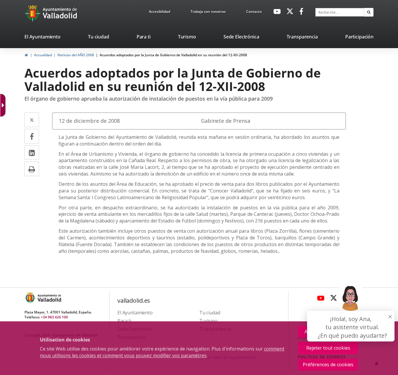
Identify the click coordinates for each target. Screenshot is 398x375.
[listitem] (42, 38)
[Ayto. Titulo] (49, 298)
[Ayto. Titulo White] (60, 13)
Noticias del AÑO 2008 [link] (75, 54)
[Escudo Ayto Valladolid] (30, 298)
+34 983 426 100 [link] (54, 317)
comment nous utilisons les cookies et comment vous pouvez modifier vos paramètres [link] (162, 352)
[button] (369, 12)
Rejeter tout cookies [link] (328, 348)
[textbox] (339, 12)
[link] (4, 105)
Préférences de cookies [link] (328, 364)
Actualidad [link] (43, 54)
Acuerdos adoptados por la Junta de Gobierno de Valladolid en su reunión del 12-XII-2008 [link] (173, 54)
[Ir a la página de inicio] (33, 13)
